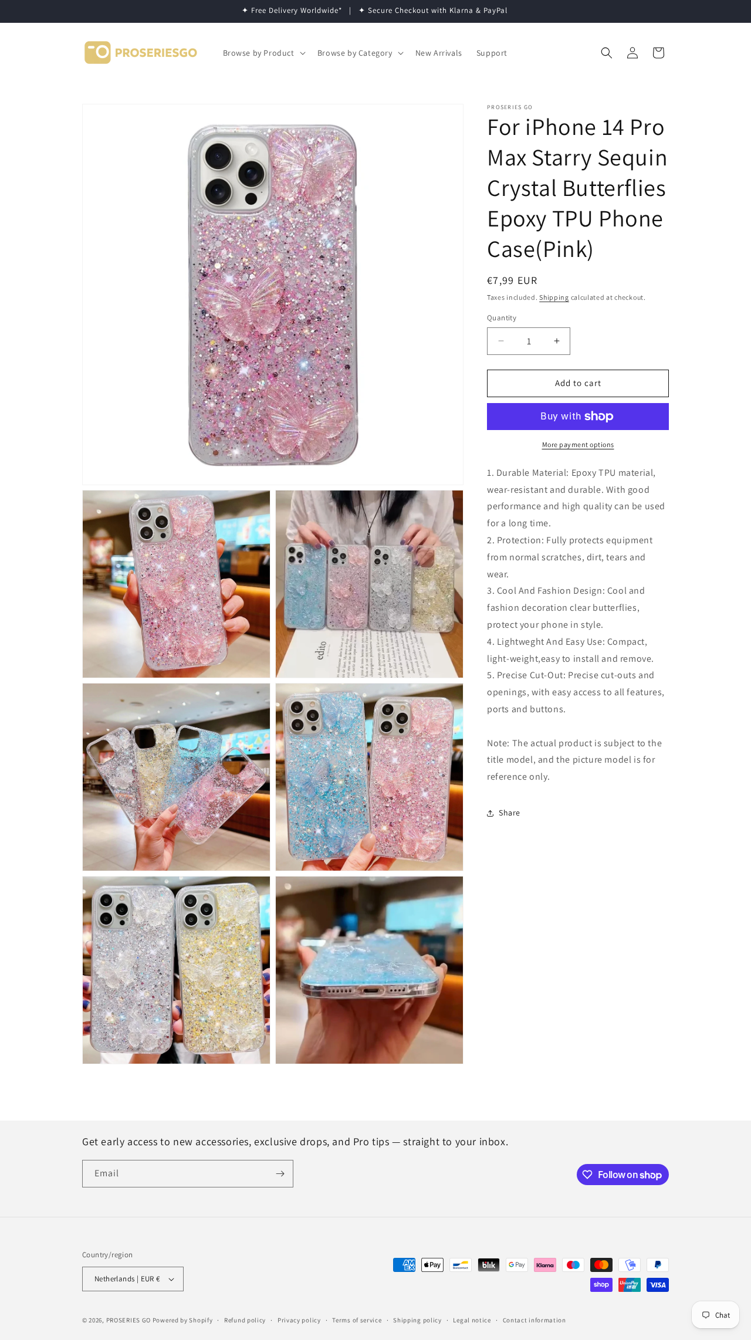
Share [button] (509, 812)
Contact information (534, 1320)
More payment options (578, 444)
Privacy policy (299, 1320)
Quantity (501, 318)
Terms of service (356, 1320)
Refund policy (245, 1320)
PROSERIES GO (128, 1320)
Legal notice (471, 1320)
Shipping (554, 297)
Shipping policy (417, 1320)
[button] (263, 52)
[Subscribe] (280, 1173)
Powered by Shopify (183, 1320)
